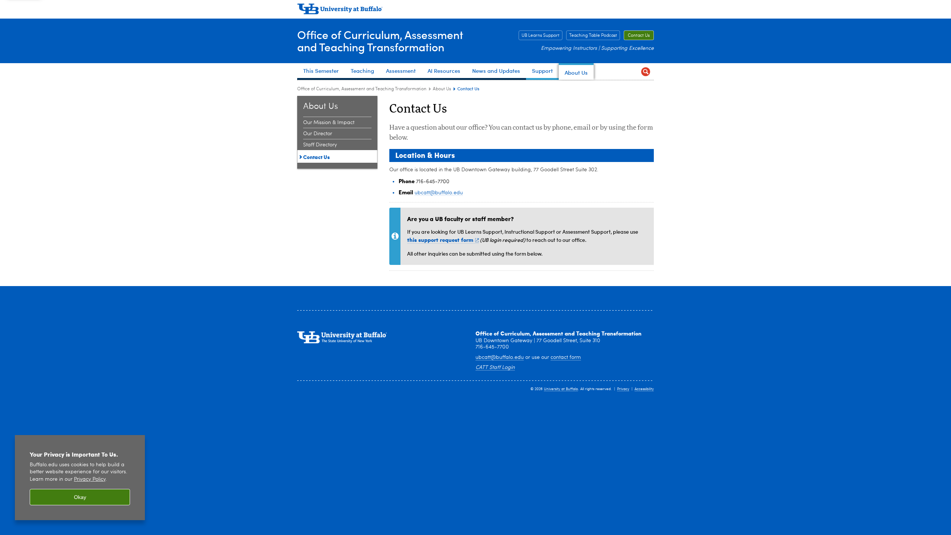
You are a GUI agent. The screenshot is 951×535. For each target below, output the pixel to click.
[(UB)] (475, 10)
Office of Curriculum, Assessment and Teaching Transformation (361, 89)
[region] (80, 477)
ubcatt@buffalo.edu (439, 192)
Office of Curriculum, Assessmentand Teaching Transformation (380, 40)
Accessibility (644, 389)
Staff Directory (320, 144)
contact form (566, 357)
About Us (442, 89)
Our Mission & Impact (328, 122)
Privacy (623, 389)
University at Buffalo (561, 389)
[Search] (645, 71)
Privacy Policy (90, 479)
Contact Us (639, 35)
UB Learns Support (540, 35)
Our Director (317, 133)
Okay (80, 497)
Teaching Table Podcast (593, 35)
